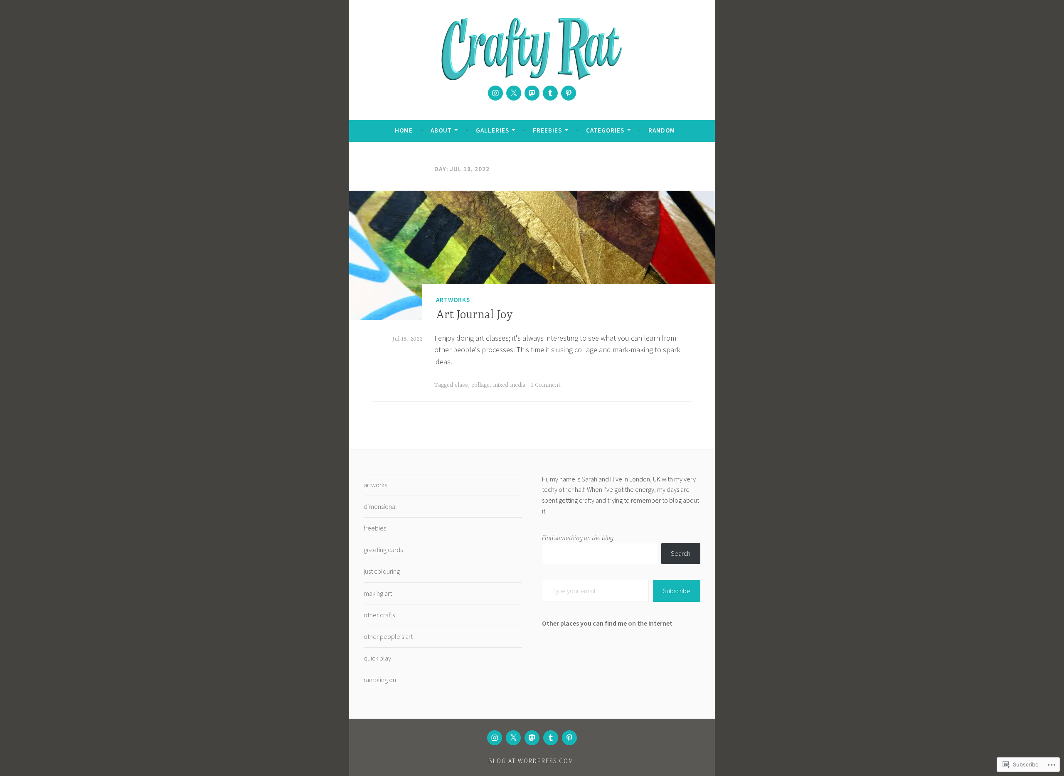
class (461, 385)
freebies (375, 528)
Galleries (492, 130)
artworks (453, 300)
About (441, 130)
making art (378, 593)
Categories (605, 130)
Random (661, 130)
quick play (377, 658)
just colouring (382, 571)
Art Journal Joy (474, 315)
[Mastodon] (532, 93)
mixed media (509, 385)
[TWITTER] (513, 738)
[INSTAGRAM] (494, 738)
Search (680, 553)
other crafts (379, 615)
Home (404, 130)
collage (480, 385)
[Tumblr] (550, 93)
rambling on (380, 679)
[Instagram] (495, 93)
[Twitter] (514, 93)
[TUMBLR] (551, 738)
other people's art (388, 636)
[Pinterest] (568, 93)
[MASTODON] (532, 738)
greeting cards (383, 549)
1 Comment (546, 385)
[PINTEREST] (569, 738)
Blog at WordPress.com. (532, 761)
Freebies (547, 130)
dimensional (380, 506)
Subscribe (676, 591)
